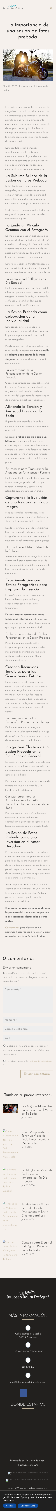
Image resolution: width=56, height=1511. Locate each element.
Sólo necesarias (28, 1506)
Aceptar (9, 1506)
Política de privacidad (40, 1061)
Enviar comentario (37, 1074)
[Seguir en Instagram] (32, 1393)
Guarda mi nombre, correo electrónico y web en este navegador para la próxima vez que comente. (26, 1050)
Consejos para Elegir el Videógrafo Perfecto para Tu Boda (36, 1246)
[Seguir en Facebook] (23, 1393)
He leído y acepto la (27, 1063)
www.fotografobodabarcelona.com (33, 1488)
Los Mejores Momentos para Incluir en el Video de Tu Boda (37, 1110)
